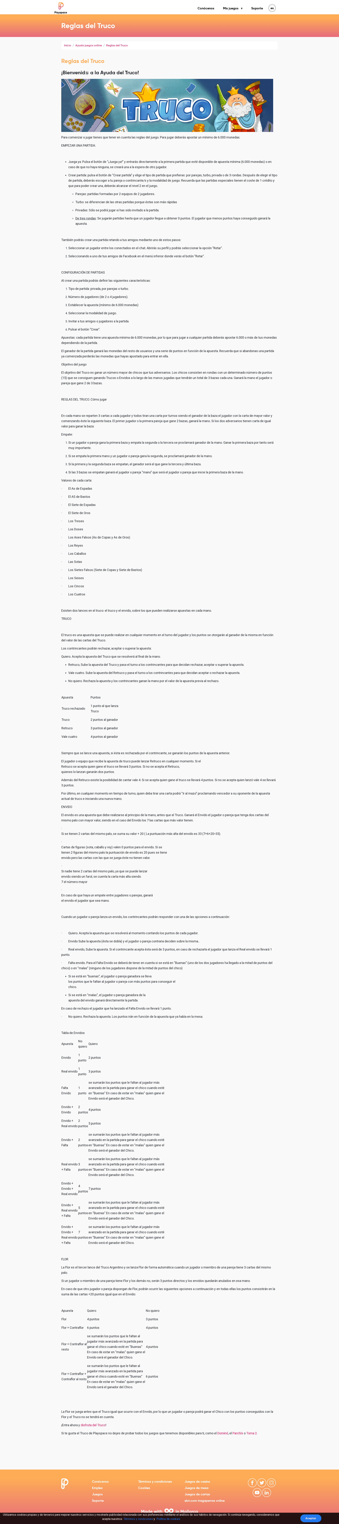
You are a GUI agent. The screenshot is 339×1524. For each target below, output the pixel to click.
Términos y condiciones (155, 1481)
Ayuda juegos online (88, 45)
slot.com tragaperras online (205, 1501)
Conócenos (206, 8)
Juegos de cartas (197, 1494)
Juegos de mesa (196, 1488)
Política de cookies (168, 1519)
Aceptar (310, 1518)
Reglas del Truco (117, 45)
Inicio (67, 45)
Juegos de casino (197, 1481)
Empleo (97, 1488)
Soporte (257, 8)
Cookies (144, 1488)
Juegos (97, 1494)
